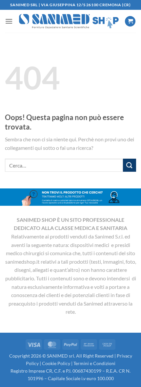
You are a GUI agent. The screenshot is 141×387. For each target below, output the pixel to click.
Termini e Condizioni (94, 363)
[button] (9, 21)
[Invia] (129, 165)
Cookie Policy (56, 363)
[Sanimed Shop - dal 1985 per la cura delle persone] (69, 21)
